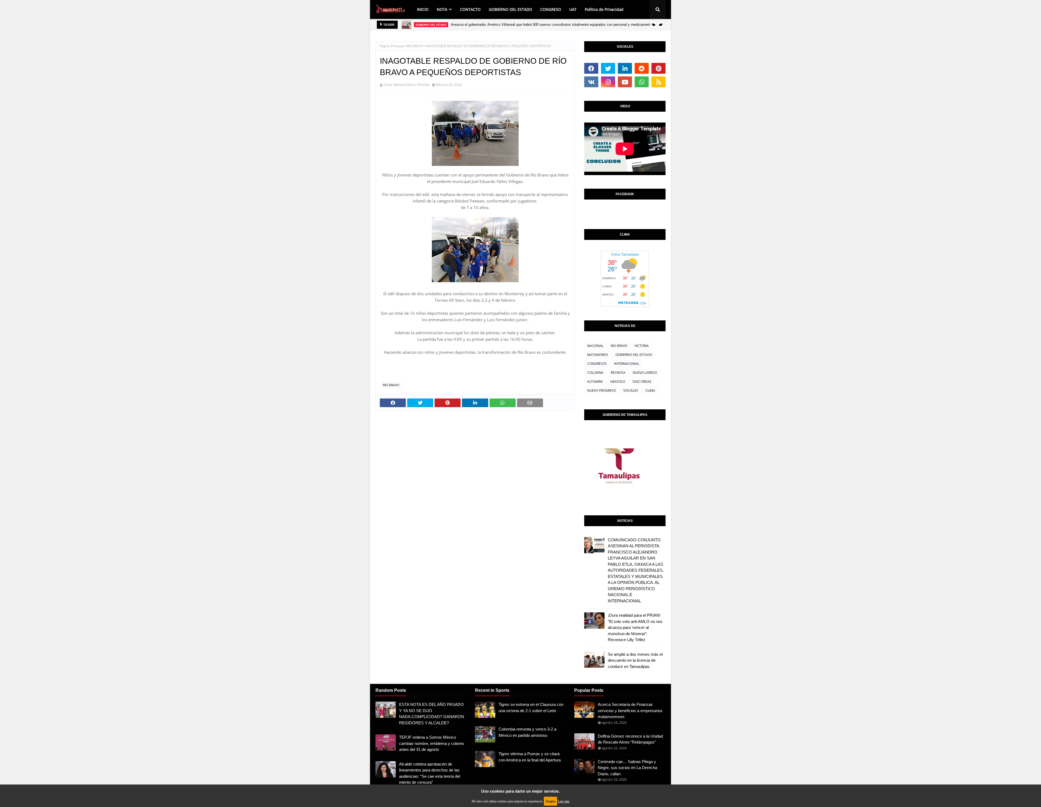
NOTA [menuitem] (442, 9)
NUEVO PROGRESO (601, 390)
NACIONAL (595, 345)
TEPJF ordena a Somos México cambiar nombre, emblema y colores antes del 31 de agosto (431, 743)
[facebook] (591, 68)
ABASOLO (617, 381)
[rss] (658, 81)
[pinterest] (658, 68)
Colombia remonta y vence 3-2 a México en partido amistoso (527, 732)
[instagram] (608, 81)
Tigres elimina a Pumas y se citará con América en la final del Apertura (530, 756)
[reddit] (642, 68)
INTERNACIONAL (626, 363)
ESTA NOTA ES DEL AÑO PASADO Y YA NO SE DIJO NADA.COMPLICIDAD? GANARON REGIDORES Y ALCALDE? (431, 713)
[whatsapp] (642, 81)
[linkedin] (625, 68)
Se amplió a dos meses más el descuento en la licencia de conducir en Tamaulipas (635, 660)
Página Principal (392, 46)
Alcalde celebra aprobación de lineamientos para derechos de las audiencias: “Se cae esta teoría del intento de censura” (429, 773)
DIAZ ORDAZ (641, 381)
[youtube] (625, 81)
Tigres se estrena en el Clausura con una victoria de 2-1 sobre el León (531, 707)
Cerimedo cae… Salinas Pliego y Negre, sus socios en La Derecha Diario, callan (627, 767)
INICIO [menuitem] (423, 9)
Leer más (564, 801)
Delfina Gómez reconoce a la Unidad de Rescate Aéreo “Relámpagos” (630, 739)
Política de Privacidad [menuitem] (604, 9)
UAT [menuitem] (573, 9)
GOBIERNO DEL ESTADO (633, 354)
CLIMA (650, 390)
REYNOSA (618, 372)
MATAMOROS (597, 354)
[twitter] (608, 68)
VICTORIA (642, 345)
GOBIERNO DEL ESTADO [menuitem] (510, 9)
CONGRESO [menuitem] (550, 9)
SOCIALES (630, 390)
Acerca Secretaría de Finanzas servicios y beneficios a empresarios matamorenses (630, 710)
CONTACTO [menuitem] (470, 9)
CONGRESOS (597, 363)
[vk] (591, 81)
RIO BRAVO (415, 46)
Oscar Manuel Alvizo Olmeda (406, 84)
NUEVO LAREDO (645, 372)
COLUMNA (595, 372)
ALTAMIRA (595, 381)
